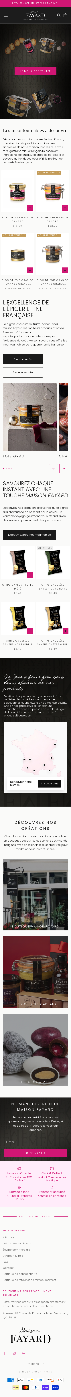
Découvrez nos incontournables (29, 535)
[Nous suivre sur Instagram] (14, 1353)
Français (33, 1364)
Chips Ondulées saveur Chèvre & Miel (53, 642)
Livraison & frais (13, 1256)
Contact (8, 1268)
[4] (11, 468)
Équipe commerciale (16, 1250)
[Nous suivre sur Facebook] (5, 1353)
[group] (35, 421)
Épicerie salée (23, 359)
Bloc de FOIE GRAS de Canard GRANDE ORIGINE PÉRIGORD (17, 282)
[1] (3, 468)
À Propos (9, 1237)
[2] (6, 468)
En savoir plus (49, 783)
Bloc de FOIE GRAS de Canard (17, 219)
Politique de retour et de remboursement (29, 1280)
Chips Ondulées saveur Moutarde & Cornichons (18, 642)
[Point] (49, 771)
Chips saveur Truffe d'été (17, 586)
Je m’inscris (35, 1153)
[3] (9, 468)
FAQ (5, 1262)
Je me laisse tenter (35, 71)
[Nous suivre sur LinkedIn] (23, 1353)
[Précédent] (53, 468)
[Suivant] (63, 468)
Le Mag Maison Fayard (17, 1243)
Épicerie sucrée (23, 372)
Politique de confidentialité (20, 1274)
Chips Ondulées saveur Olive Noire (53, 586)
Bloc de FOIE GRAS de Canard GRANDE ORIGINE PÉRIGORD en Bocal (52, 282)
